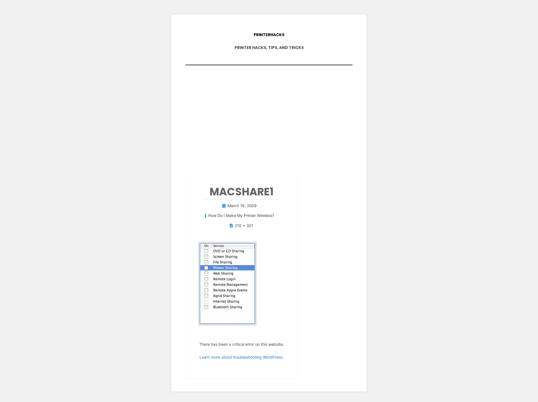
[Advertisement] (269, 115)
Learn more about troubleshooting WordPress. (242, 357)
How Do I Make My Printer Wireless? (241, 215)
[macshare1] (227, 283)
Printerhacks (269, 35)
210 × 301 (244, 225)
